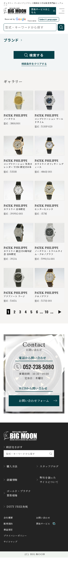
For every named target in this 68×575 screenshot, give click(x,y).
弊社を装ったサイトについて (49, 480)
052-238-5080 (38, 366)
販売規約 (8, 523)
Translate (32, 21)
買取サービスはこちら (40, 11)
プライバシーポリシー (15, 535)
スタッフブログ (49, 466)
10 (47, 311)
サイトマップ (10, 541)
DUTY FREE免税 (17, 506)
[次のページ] (59, 312)
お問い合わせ (43, 517)
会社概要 (8, 517)
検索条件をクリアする (34, 64)
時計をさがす (14, 447)
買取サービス (43, 523)
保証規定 (8, 529)
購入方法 (12, 466)
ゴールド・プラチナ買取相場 (19, 493)
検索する (36, 55)
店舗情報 (12, 480)
